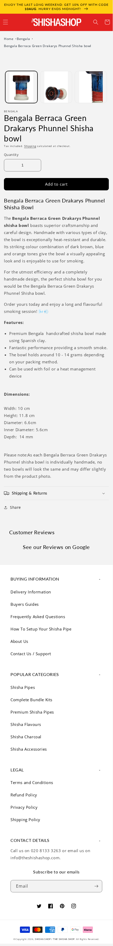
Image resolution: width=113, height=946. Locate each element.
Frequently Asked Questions (37, 616)
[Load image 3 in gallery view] (91, 87)
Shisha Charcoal (25, 736)
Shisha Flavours (25, 724)
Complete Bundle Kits (31, 699)
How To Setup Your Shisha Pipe (40, 629)
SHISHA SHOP (43, 939)
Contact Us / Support (30, 653)
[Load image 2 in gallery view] (56, 87)
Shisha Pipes (22, 687)
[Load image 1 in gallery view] (21, 87)
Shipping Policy (25, 819)
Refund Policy (23, 794)
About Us (19, 641)
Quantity (11, 154)
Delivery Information (30, 591)
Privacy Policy (23, 807)
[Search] (95, 22)
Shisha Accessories (28, 749)
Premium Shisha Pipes (32, 712)
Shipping (30, 146)
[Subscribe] (96, 886)
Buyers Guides (24, 604)
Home (9, 39)
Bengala (24, 39)
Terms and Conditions (31, 782)
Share (15, 507)
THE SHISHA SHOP (64, 939)
